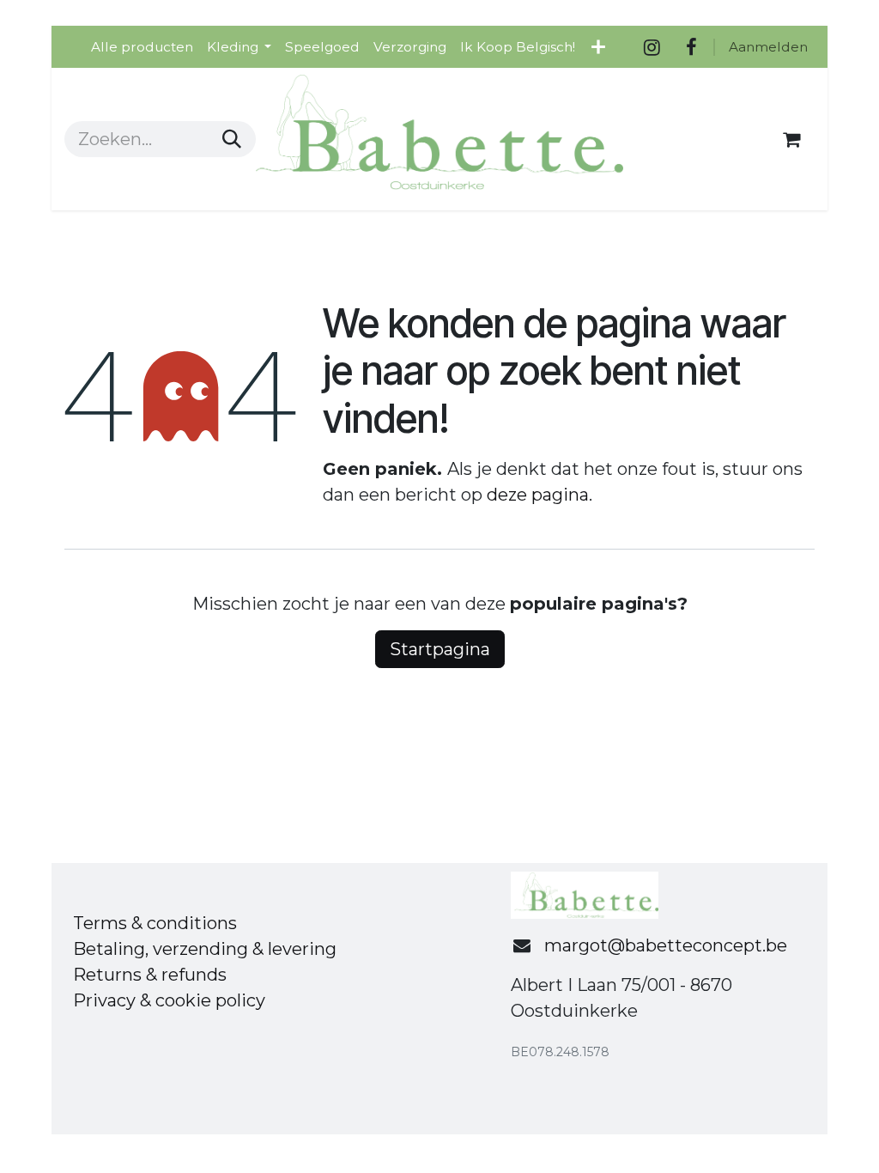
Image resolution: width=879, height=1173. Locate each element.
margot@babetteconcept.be (665, 945)
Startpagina (440, 649)
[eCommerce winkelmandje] (791, 139)
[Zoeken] (232, 139)
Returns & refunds (150, 974)
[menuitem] (142, 47)
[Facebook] (691, 47)
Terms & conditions (155, 923)
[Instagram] (651, 47)
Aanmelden (768, 47)
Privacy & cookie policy (169, 1000)
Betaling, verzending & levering (204, 949)
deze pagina (538, 494)
